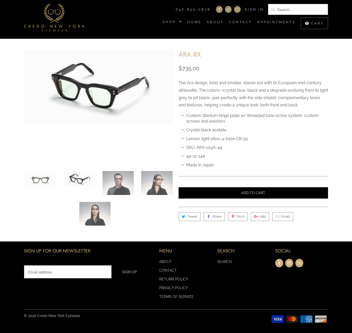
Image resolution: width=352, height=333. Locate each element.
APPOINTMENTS (276, 22)
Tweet (192, 216)
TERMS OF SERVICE (176, 297)
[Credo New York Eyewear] (54, 19)
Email (285, 216)
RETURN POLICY (173, 279)
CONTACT (240, 22)
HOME (194, 22)
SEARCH (224, 262)
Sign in (254, 9)
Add (262, 216)
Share (217, 216)
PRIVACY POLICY (173, 288)
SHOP (170, 22)
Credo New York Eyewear (58, 316)
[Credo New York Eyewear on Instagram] (228, 9)
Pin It (240, 216)
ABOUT (215, 22)
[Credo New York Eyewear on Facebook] (219, 9)
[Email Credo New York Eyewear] (237, 9)
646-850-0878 (193, 9)
